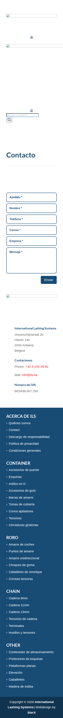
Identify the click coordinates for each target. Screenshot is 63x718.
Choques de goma (21, 565)
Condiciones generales (25, 450)
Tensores (15, 518)
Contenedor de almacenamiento (31, 652)
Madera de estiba (21, 686)
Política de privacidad (24, 443)
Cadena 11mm (19, 605)
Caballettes (16, 679)
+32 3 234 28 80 (36, 366)
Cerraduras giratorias (23, 525)
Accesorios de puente (24, 470)
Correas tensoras (21, 579)
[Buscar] (9, 120)
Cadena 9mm (18, 598)
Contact (14, 430)
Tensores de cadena (23, 619)
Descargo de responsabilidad (29, 437)
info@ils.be (30, 375)
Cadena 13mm (19, 612)
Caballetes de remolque (25, 572)
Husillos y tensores (22, 632)
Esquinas (15, 477)
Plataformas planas (22, 666)
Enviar (48, 280)
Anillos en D (17, 484)
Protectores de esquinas (26, 659)
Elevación (15, 672)
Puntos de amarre (21, 551)
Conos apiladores (21, 511)
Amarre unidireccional (24, 558)
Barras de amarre (21, 497)
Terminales (16, 626)
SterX (31, 712)
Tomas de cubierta (21, 504)
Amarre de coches (21, 544)
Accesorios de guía (22, 490)
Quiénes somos (20, 423)
